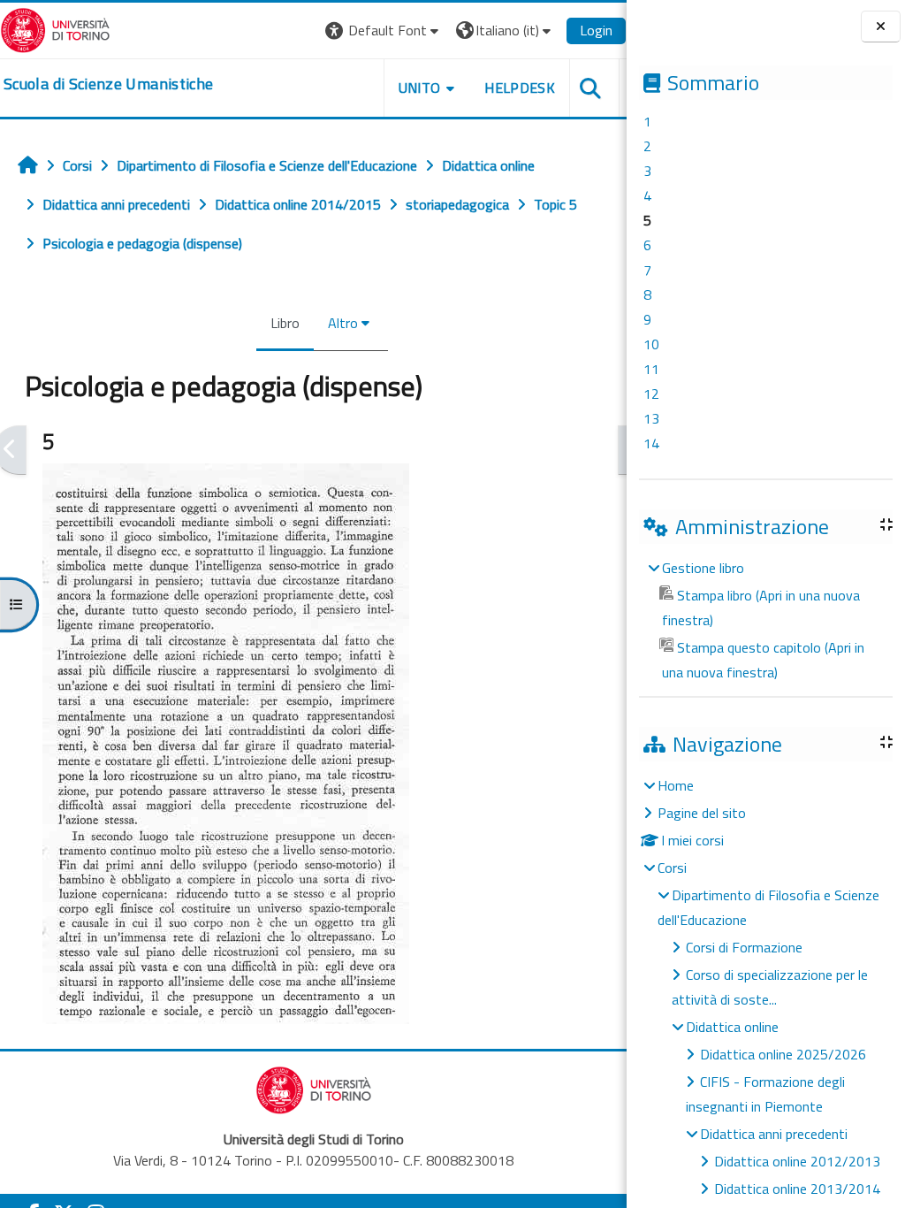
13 (651, 418)
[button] (384, 30)
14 (651, 443)
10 (651, 344)
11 (651, 368)
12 (651, 393)
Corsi (672, 867)
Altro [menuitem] (343, 322)
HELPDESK (519, 87)
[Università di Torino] (55, 28)
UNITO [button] (420, 87)
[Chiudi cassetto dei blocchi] (881, 26)
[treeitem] (765, 619)
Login (596, 30)
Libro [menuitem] (285, 322)
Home (676, 785)
